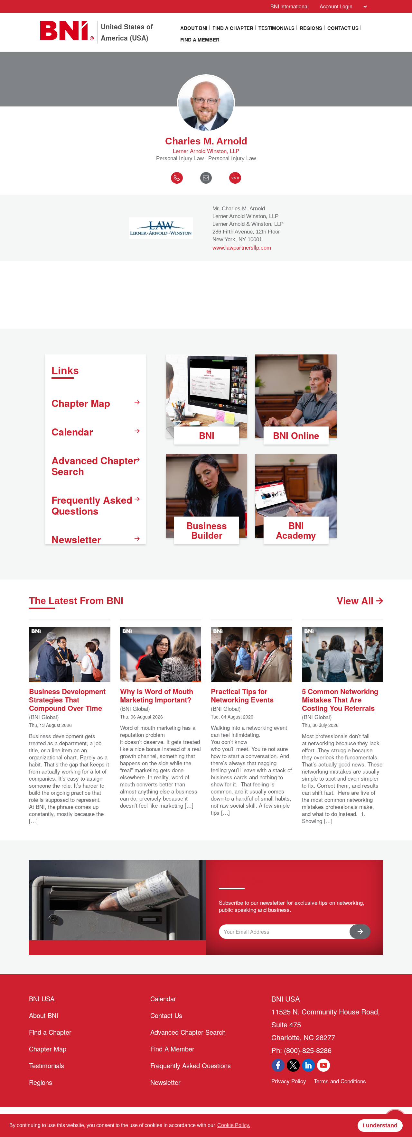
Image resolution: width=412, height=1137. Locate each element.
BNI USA (41, 998)
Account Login (336, 6)
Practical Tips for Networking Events (242, 695)
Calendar (72, 431)
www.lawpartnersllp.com (241, 247)
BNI (206, 435)
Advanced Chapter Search (94, 465)
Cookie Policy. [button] (233, 1125)
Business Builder (206, 530)
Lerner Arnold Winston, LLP (206, 151)
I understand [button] (380, 1125)
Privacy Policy (288, 1081)
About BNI (193, 28)
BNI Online (296, 435)
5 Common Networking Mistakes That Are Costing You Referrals (340, 699)
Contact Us (343, 28)
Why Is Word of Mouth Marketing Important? (156, 695)
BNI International (289, 6)
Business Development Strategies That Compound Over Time (67, 699)
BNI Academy (296, 530)
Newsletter (76, 539)
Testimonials (276, 28)
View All (356, 600)
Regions (311, 28)
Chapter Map (81, 403)
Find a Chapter (232, 28)
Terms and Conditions (340, 1081)
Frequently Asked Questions (92, 505)
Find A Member (200, 39)
